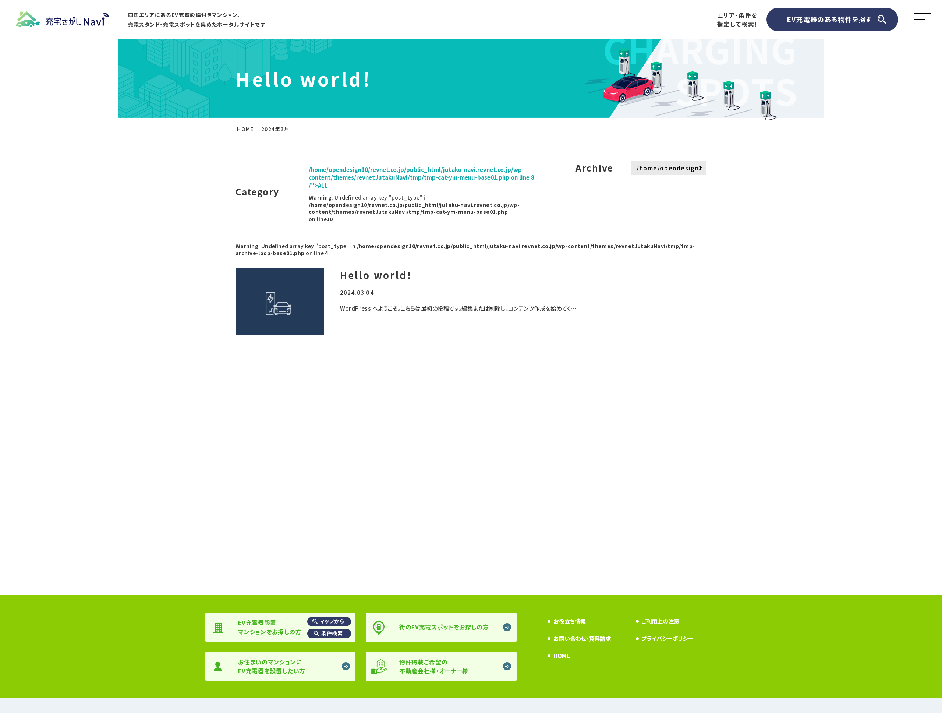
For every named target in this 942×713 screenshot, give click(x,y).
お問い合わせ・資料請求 (582, 638)
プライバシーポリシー (667, 638)
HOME (561, 656)
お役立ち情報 (569, 621)
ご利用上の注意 (660, 621)
